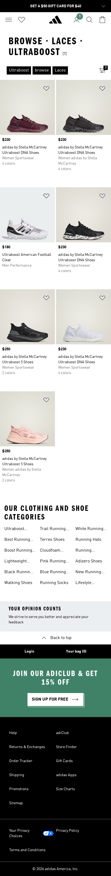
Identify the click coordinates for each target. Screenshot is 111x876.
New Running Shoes (88, 572)
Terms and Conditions (27, 850)
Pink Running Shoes (53, 562)
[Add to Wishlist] (46, 89)
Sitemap (16, 803)
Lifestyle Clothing (83, 583)
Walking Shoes (18, 583)
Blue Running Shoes (53, 572)
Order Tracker (20, 761)
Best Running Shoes (17, 540)
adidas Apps (66, 775)
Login (29, 651)
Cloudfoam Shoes (50, 551)
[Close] (11, 863)
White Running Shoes (89, 529)
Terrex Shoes (52, 540)
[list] (47, 70)
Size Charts (65, 789)
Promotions (19, 789)
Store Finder (66, 747)
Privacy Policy (67, 831)
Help (13, 733)
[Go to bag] (102, 19)
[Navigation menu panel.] (8, 19)
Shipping (16, 775)
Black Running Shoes (18, 572)
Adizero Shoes (88, 561)
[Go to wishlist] (21, 19)
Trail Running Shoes (53, 529)
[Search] (89, 19)
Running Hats (88, 540)
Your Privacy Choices (19, 833)
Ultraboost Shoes (14, 529)
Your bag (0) (76, 651)
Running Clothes (83, 551)
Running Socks (54, 583)
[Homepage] (55, 21)
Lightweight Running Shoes (18, 562)
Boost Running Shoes (18, 551)
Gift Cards (64, 761)
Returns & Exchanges (27, 747)
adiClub (62, 733)
